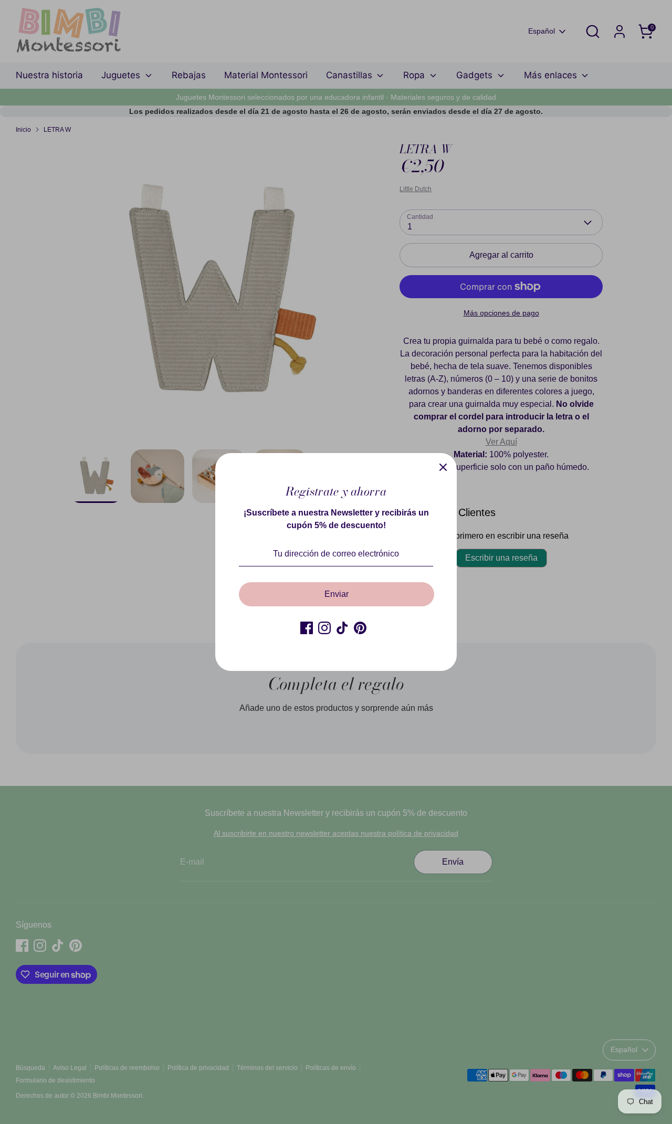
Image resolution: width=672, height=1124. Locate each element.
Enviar (336, 594)
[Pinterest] (360, 628)
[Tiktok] (342, 628)
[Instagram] (324, 628)
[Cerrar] (443, 466)
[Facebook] (306, 628)
